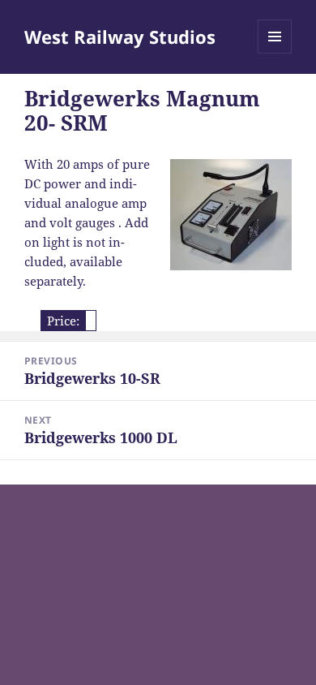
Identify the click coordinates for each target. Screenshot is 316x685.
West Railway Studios (120, 36)
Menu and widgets (275, 53)
